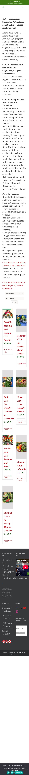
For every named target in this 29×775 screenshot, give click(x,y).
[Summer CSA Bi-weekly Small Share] (21, 320)
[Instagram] (17, 611)
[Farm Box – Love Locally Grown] (21, 382)
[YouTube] (24, 608)
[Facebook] (17, 608)
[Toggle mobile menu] (26, 7)
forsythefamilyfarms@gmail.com (14, 3)
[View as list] (15, 302)
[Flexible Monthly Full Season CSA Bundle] (7, 314)
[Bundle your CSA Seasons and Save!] (7, 440)
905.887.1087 (8, 572)
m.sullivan (20, 654)
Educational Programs (7, 624)
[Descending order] (22, 293)
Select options (20, 364)
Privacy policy (18, 772)
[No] (27, 769)
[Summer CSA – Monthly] (21, 447)
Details (10, 349)
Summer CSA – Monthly (21, 466)
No (12, 772)
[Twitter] (21, 608)
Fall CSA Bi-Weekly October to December (9, 408)
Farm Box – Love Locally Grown (21, 404)
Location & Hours (7, 609)
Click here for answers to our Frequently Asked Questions (14, 285)
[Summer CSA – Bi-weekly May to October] (7, 497)
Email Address (19, 628)
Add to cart (6, 351)
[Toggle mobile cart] (22, 7)
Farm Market (6, 632)
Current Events (7, 617)
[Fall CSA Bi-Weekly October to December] (7, 382)
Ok (8, 772)
